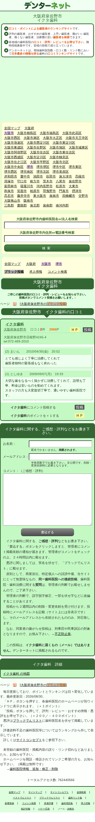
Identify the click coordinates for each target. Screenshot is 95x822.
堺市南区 (26, 171)
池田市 (38, 176)
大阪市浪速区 (14, 142)
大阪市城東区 (78, 147)
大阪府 (29, 128)
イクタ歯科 (15, 324)
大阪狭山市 (12, 200)
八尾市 (60, 181)
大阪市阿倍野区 (15, 152)
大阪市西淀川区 (38, 142)
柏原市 (35, 191)
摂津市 (77, 191)
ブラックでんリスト (27, 720)
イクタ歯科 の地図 (16, 673)
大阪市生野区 (36, 147)
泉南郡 (48, 205)
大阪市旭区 (57, 147)
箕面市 (22, 191)
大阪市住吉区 (39, 152)
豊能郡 (22, 205)
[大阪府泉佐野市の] (43, 304)
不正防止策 (63, 634)
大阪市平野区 (39, 162)
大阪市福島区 (49, 133)
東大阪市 (39, 196)
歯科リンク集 (75, 798)
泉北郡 (35, 205)
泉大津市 (65, 176)
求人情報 (35, 271)
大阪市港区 (32, 138)
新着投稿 (9, 803)
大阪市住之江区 (15, 162)
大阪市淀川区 (36, 157)
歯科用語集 (67, 803)
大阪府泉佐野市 (15, 329)
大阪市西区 (12, 138)
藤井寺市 (23, 196)
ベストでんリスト (22, 798)
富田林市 (10, 186)
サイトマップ (35, 792)
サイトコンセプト (29, 740)
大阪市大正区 (52, 138)
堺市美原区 (61, 171)
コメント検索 (57, 271)
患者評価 (48, 803)
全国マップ (12, 128)
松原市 (60, 186)
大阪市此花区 (72, 133)
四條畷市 (68, 196)
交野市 (83, 196)
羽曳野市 (49, 191)
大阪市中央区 (14, 167)
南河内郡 (62, 205)
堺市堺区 (42, 167)
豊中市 (25, 176)
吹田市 (51, 176)
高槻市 (80, 176)
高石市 (9, 196)
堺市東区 (75, 167)
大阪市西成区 (14, 157)
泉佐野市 (75, 181)
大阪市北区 (61, 162)
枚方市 (35, 181)
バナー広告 (44, 809)
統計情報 (25, 809)
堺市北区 (42, 171)
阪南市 (28, 200)
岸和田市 (10, 176)
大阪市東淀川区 (64, 142)
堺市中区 (59, 167)
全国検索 (81, 792)
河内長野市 (44, 186)
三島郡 (9, 205)
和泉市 (9, 191)
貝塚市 (9, 181)
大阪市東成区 (14, 147)
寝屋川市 (26, 186)
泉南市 (54, 196)
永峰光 (70, 809)
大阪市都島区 (26, 133)
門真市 (64, 191)
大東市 (73, 186)
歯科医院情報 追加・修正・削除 (34, 769)
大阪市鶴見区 (59, 157)
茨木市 (48, 181)
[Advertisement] (47, 89)
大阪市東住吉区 (64, 152)
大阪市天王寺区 (76, 138)
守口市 (22, 181)
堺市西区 (10, 171)
